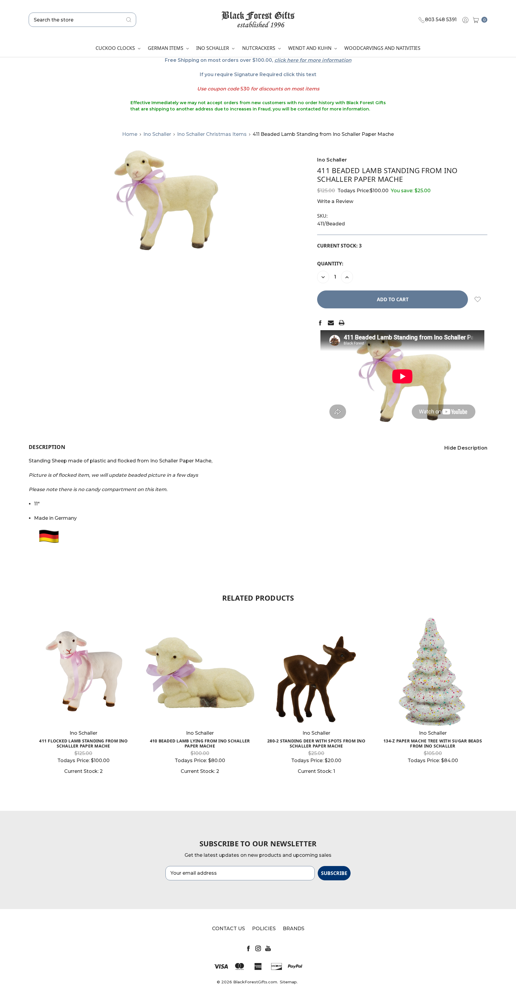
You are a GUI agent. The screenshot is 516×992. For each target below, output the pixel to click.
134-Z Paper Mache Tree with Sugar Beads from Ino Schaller (432, 743)
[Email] (331, 323)
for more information (325, 60)
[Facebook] (320, 323)
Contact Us (228, 928)
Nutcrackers (259, 48)
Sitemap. (289, 981)
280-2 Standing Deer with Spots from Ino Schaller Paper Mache (316, 743)
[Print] (342, 323)
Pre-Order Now (432, 715)
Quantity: (330, 263)
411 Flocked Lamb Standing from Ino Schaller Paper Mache (83, 743)
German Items (166, 48)
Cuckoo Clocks (116, 48)
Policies (264, 928)
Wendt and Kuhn (310, 48)
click (280, 60)
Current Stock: (339, 245)
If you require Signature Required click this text (258, 74)
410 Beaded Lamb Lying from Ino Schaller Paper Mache (200, 743)
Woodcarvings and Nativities (382, 48)
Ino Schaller (213, 48)
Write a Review (335, 201)
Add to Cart (83, 715)
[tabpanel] (83, 696)
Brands (293, 928)
